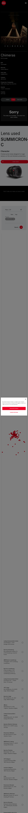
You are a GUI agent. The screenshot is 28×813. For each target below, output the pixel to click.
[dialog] (14, 406)
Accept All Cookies (14, 408)
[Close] (25, 399)
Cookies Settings (14, 412)
